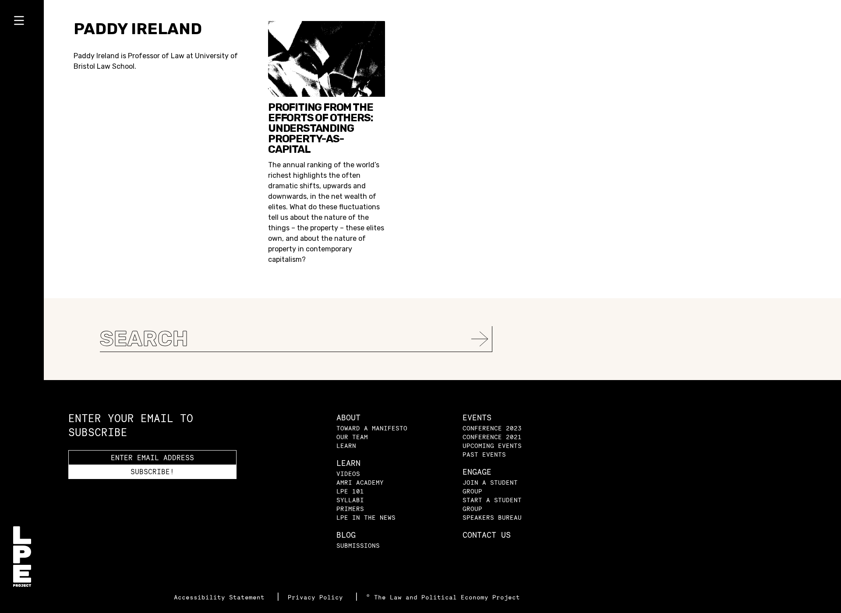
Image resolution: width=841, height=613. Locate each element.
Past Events (484, 454)
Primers (350, 508)
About (348, 417)
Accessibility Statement (221, 597)
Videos (348, 473)
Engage (477, 471)
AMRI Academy (360, 482)
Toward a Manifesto (371, 428)
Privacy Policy (317, 597)
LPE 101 (350, 491)
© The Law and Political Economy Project (443, 597)
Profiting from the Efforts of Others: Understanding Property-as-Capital (320, 128)
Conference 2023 (492, 428)
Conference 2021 (492, 436)
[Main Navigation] (22, 22)
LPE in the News (366, 517)
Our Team (352, 436)
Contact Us (487, 534)
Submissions (358, 545)
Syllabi (350, 500)
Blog (346, 534)
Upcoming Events (492, 445)
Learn (346, 445)
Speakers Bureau (492, 517)
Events (477, 417)
